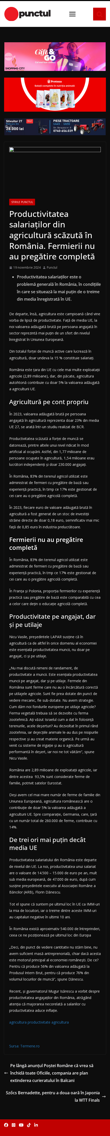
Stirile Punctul (22, 202)
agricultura (18, 1022)
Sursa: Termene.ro (24, 1046)
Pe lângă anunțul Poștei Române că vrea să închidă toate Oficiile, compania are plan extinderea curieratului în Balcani (51, 1073)
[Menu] (72, 14)
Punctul (52, 267)
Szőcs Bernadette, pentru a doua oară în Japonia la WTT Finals (53, 1096)
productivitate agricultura (48, 1022)
